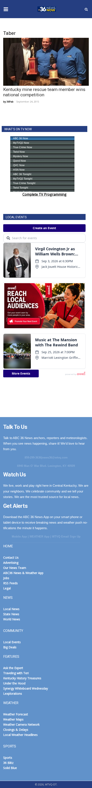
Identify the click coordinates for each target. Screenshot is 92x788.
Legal (7, 588)
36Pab (10, 101)
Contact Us (11, 557)
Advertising (10, 563)
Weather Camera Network (21, 724)
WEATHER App (39, 536)
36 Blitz (8, 763)
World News (11, 619)
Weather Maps (13, 719)
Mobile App (19, 536)
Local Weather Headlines (20, 735)
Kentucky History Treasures (22, 678)
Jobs (6, 578)
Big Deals (9, 647)
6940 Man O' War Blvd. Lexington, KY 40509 (46, 465)
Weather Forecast (15, 714)
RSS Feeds (10, 583)
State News (11, 614)
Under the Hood (14, 683)
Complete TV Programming (44, 194)
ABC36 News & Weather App (23, 573)
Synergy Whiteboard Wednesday (25, 688)
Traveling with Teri (16, 673)
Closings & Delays (15, 730)
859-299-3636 (33, 457)
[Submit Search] (86, 9)
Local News (11, 609)
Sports (7, 758)
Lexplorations (12, 693)
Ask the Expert (13, 668)
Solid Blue (10, 768)
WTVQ (46, 9)
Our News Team (14, 568)
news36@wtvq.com (55, 457)
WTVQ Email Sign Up (66, 536)
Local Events (12, 642)
